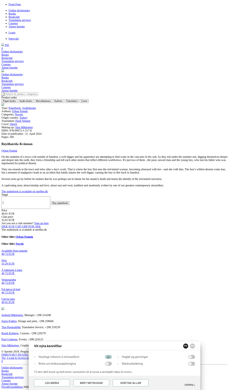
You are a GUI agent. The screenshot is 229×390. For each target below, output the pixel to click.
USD (18, 226)
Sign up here (41, 223)
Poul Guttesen (9, 339)
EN (192, 346)
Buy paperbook (60, 203)
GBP (25, 226)
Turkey (24, 117)
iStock (13, 124)
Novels (19, 114)
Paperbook (15, 108)
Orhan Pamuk (20, 111)
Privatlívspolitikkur (12, 386)
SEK (38, 226)
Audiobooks (29, 108)
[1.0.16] (190, 384)
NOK (31, 226)
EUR (12, 226)
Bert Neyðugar (91, 383)
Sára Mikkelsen (24, 127)
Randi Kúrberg (9, 333)
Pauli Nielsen (22, 120)
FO (185, 346)
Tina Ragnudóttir (10, 327)
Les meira (52, 383)
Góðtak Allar (130, 383)
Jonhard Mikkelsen (12, 315)
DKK (5, 226)
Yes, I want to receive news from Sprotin (24, 357)
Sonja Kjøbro (9, 321)
